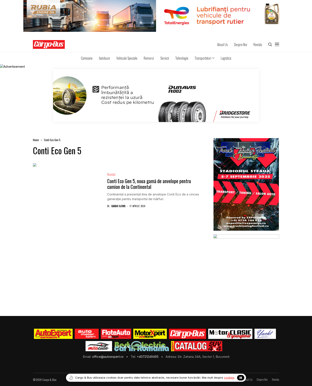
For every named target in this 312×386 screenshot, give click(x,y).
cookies (229, 377)
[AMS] (87, 334)
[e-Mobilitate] (141, 346)
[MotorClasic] (230, 334)
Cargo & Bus (118, 206)
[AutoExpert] (53, 334)
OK (240, 377)
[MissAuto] (99, 346)
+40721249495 (148, 357)
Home (36, 140)
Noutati (111, 174)
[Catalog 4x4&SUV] (196, 346)
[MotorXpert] (150, 334)
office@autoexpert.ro (108, 357)
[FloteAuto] (116, 334)
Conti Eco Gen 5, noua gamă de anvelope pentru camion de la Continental (149, 184)
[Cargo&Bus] (187, 334)
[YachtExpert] (265, 334)
